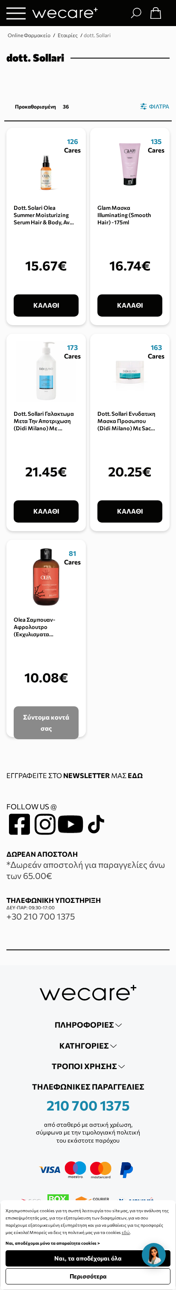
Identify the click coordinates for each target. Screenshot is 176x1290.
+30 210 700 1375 (40, 916)
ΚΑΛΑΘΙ (46, 305)
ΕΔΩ (135, 775)
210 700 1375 (88, 1105)
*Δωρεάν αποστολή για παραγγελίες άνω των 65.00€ (85, 870)
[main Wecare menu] (16, 13)
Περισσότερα (88, 1276)
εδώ (126, 1232)
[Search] (136, 13)
